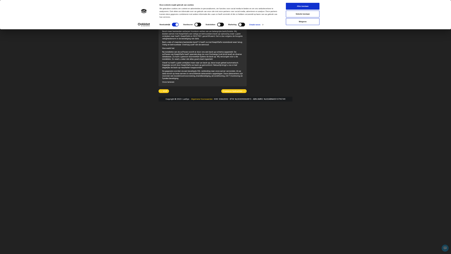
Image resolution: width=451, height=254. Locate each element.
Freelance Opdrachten (234, 91)
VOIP (163, 91)
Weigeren (303, 22)
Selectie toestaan (303, 14)
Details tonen (254, 25)
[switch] (197, 24)
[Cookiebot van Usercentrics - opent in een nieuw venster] (144, 24)
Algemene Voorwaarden (202, 99)
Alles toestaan (303, 6)
